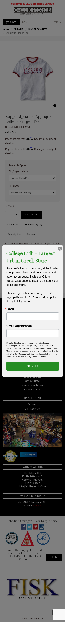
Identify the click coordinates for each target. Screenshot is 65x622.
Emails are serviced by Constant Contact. (29, 356)
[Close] (60, 249)
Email (10, 309)
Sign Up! (32, 366)
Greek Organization (19, 325)
